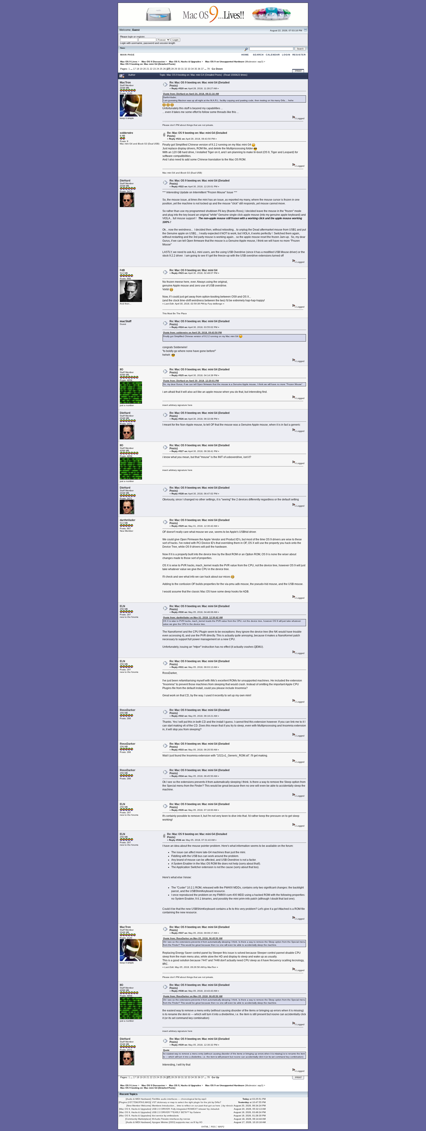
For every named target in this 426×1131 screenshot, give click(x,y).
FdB (122, 270)
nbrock (229, 1105)
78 (208, 68)
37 (202, 68)
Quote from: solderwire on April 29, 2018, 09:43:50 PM (192, 332)
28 (172, 68)
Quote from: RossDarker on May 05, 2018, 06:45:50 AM (192, 938)
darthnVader (127, 520)
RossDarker (127, 710)
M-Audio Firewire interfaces (165, 1119)
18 (137, 68)
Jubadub (214, 1109)
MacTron (125, 82)
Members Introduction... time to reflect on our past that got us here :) (187, 1105)
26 (164, 68)
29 (175, 68)
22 (151, 68)
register (140, 36)
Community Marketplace (138, 1119)
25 (161, 68)
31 (182, 68)
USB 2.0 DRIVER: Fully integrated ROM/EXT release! (179, 1109)
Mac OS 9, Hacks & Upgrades (135, 1109)
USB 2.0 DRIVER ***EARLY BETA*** (170, 1112)
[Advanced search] (246, 48)
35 (195, 68)
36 (199, 68)
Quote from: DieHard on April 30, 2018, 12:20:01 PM (191, 380)
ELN (122, 606)
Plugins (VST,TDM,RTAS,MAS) (134, 1102)
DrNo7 (218, 1102)
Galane (197, 1112)
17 (134, 68)
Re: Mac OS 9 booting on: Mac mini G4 (193, 270)
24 (157, 68)
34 (192, 68)
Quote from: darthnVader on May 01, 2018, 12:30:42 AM (193, 617)
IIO (121, 369)
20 (144, 68)
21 (147, 68)
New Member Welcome (138, 1105)
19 (141, 68)
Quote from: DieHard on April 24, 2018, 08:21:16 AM (191, 94)
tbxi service (157, 1115)
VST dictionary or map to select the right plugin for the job (181, 1102)
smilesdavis (173, 1115)
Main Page (127, 54)
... (131, 68)
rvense (186, 1119)
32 (185, 68)
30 (179, 68)
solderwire (126, 132)
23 (154, 68)
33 (189, 68)
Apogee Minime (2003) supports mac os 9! (173, 1122)
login (130, 36)
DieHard (125, 180)
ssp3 (260, 61)
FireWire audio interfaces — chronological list (175, 1099)
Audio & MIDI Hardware (138, 1099)
